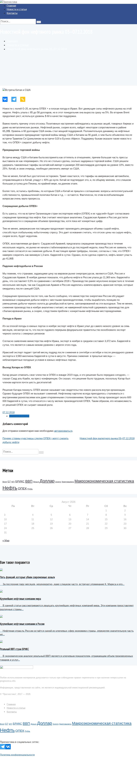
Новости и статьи (17, 9)
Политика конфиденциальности (17, 754)
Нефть (10, 488)
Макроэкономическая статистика (104, 481)
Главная (11, 5)
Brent (5, 482)
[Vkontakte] (7, 99)
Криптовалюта (68, 482)
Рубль (30, 489)
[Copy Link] (24, 99)
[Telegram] (15, 99)
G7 (9, 481)
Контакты (12, 13)
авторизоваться (63, 430)
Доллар (47, 481)
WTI (13, 482)
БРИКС (20, 481)
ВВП (28, 481)
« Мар (6, 540)
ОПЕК (22, 488)
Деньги (36, 482)
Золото (58, 482)
